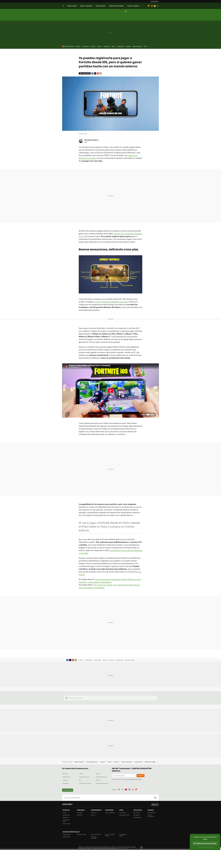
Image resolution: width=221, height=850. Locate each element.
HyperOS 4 (106, 46)
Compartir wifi (138, 762)
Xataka (64, 812)
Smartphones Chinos (85, 783)
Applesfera (65, 817)
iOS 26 (109, 762)
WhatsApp (66, 783)
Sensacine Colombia (94, 837)
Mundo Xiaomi (66, 823)
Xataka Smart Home (66, 820)
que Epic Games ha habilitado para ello (110, 302)
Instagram (152, 6)
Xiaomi (98, 773)
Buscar (155, 797)
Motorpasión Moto (124, 815)
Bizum (113, 46)
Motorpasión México (122, 835)
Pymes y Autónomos (151, 815)
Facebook (92, 73)
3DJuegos (79, 812)
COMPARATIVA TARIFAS (116, 6)
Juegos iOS (120, 660)
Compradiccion (137, 817)
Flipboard (149, 6)
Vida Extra (79, 815)
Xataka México (67, 834)
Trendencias (136, 812)
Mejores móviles (137, 46)
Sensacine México (96, 834)
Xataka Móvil (66, 815)
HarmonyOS (85, 46)
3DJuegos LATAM (81, 834)
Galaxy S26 (121, 46)
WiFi (145, 46)
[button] (92, 140)
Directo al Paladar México (110, 835)
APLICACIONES (100, 6)
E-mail (101, 73)
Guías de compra (84, 777)
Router (93, 46)
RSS (132, 789)
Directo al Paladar (110, 812)
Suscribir (140, 775)
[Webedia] (155, 1)
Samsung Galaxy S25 (92, 762)
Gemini (99, 46)
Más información (123, 848)
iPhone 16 (116, 762)
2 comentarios (85, 73)
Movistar (65, 773)
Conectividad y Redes (102, 783)
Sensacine (94, 812)
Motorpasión (122, 812)
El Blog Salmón (152, 812)
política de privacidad (135, 779)
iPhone (98, 780)
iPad (105, 660)
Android (65, 780)
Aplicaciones (89, 660)
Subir (153, 804)
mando (112, 660)
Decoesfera (136, 815)
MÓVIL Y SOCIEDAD (86, 6)
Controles (98, 660)
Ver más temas (67, 790)
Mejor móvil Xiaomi (127, 762)
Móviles (78, 46)
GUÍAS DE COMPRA (133, 6)
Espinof (93, 815)
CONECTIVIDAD (72, 6)
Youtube (155, 6)
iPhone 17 (102, 762)
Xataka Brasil (66, 837)
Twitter (158, 6)
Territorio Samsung (101, 777)
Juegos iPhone (130, 660)
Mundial (128, 46)
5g (80, 780)
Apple (81, 773)
